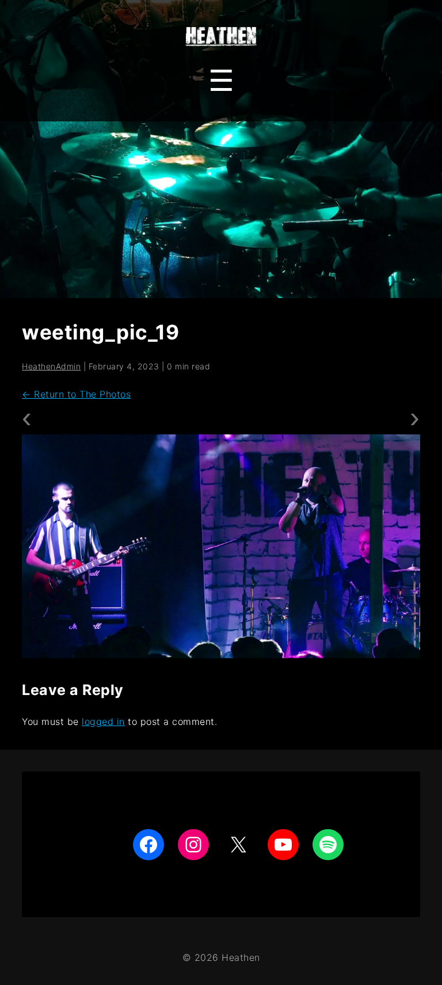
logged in (103, 721)
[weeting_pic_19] (221, 546)
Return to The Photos (76, 394)
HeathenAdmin (51, 366)
